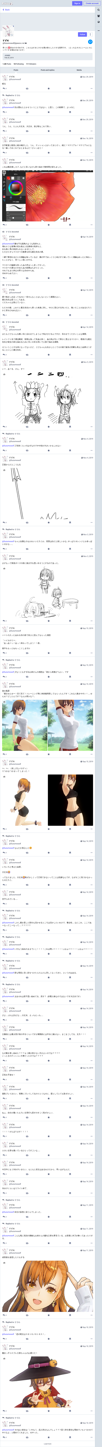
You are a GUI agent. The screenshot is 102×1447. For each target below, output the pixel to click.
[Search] (98, 10)
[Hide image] (4, 172)
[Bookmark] (70, 88)
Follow (82, 34)
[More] (91, 88)
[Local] (98, 16)
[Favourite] (48, 88)
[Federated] (98, 22)
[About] (98, 31)
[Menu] (90, 34)
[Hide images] (4, 702)
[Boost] (27, 88)
